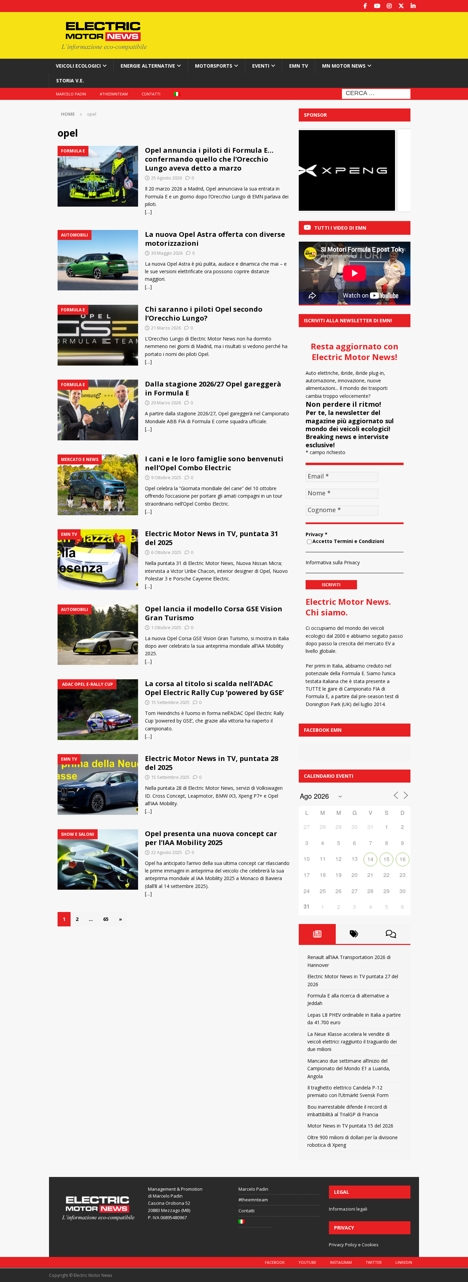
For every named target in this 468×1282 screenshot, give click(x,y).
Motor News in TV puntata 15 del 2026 (350, 1125)
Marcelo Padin (71, 93)
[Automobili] (98, 260)
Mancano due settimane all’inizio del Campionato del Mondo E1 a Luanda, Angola (348, 1068)
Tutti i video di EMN (340, 227)
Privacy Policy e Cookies (354, 1244)
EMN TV (298, 65)
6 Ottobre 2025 (166, 552)
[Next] (396, 170)
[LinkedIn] (413, 6)
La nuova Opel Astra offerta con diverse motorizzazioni (215, 239)
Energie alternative (148, 65)
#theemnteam (114, 93)
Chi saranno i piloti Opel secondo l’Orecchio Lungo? (203, 313)
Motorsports (213, 65)
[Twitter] (401, 6)
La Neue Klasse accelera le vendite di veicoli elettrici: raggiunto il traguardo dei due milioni (352, 1042)
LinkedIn (403, 1262)
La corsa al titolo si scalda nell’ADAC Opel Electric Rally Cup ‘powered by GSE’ (214, 688)
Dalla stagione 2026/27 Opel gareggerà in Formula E (213, 388)
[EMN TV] (98, 559)
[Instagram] (389, 6)
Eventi (260, 65)
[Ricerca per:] (376, 93)
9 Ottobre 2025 (166, 477)
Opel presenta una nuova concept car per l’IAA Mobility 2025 (211, 838)
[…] (148, 211)
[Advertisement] (300, 34)
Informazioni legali (348, 1209)
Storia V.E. (70, 80)
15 (386, 859)
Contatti (150, 93)
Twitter (374, 1262)
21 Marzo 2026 (166, 328)
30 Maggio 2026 (167, 253)
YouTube (307, 1262)
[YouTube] (377, 6)
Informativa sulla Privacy (333, 562)
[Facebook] (365, 6)
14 (370, 859)
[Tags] (354, 934)
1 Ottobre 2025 (166, 627)
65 (106, 919)
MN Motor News (344, 65)
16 (402, 859)
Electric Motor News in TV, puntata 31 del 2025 (211, 538)
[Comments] (390, 934)
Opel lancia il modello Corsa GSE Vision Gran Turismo (213, 613)
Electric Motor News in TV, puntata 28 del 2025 (211, 763)
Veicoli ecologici (78, 65)
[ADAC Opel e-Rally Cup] (98, 709)
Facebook (275, 1262)
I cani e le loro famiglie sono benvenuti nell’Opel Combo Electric (214, 463)
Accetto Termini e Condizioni (348, 541)
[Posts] (317, 934)
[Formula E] (98, 176)
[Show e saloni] (98, 859)
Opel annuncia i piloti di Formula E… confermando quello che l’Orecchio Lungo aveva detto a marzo (209, 159)
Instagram (341, 1262)
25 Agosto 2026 (166, 178)
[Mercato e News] (98, 484)
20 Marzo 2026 (166, 403)
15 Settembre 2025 (170, 702)
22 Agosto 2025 (166, 852)
